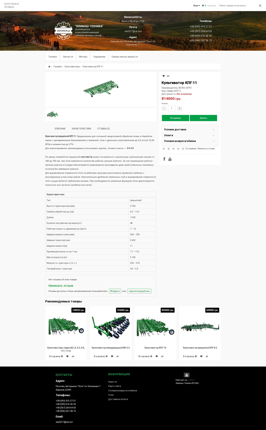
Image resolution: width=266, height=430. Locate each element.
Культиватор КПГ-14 (155, 347)
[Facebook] (164, 159)
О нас (111, 395)
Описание (60, 128)
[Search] (260, 5)
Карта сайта (114, 386)
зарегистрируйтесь (139, 291)
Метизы (83, 56)
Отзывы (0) (103, 128)
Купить (203, 118)
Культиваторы (72, 66)
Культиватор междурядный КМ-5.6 (111, 347)
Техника (52, 56)
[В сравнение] (168, 76)
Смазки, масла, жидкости (125, 56)
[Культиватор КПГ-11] (100, 89)
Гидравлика (99, 56)
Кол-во (165, 103)
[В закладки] (164, 76)
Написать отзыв (206, 148)
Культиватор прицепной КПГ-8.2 (200, 347)
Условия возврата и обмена (122, 390)
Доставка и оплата (118, 399)
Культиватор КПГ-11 (93, 66)
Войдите (115, 291)
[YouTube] (170, 159)
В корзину (175, 118)
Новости (112, 382)
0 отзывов (190, 148)
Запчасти (68, 56)
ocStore (191, 380)
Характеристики (81, 128)
